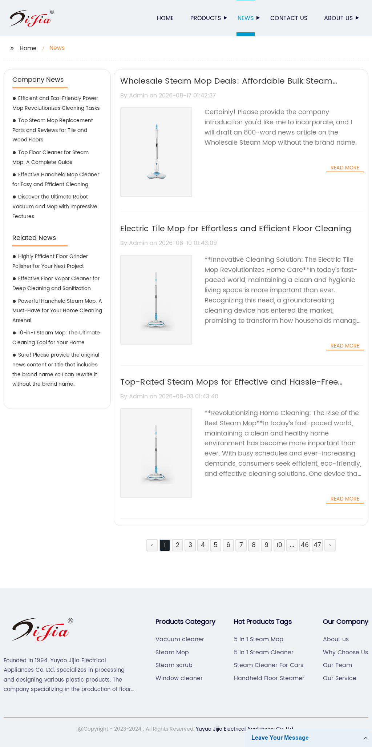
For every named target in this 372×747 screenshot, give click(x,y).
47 (317, 545)
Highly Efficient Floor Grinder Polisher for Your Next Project (50, 261)
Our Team (337, 665)
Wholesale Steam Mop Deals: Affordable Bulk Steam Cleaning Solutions (226, 88)
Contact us (288, 18)
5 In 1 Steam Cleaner (264, 652)
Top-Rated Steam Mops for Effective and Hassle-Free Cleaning (229, 388)
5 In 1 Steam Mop (258, 639)
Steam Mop (172, 652)
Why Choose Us (345, 652)
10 (279, 545)
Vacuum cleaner (179, 639)
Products (205, 18)
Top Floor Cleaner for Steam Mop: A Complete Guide (50, 157)
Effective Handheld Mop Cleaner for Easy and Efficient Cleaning (55, 179)
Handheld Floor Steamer (269, 678)
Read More (345, 168)
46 (305, 545)
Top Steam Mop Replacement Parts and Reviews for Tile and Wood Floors (52, 130)
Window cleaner (179, 678)
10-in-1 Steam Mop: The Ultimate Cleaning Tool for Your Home (56, 338)
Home (165, 18)
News (246, 18)
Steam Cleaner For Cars (268, 665)
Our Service (339, 678)
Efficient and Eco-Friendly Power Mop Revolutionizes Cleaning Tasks (56, 103)
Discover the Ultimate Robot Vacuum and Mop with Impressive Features (54, 206)
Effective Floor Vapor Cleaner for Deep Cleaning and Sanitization (56, 283)
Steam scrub (174, 665)
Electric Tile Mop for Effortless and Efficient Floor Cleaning (235, 229)
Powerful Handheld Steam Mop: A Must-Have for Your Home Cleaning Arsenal (57, 311)
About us (338, 18)
